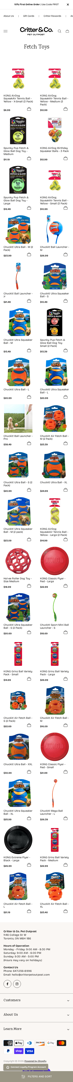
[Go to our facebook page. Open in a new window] (7, 984)
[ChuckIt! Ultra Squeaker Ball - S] (54, 276)
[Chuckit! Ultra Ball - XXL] (18, 747)
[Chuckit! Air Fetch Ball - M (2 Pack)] (54, 418)
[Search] (59, 31)
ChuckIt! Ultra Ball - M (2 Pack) (18, 249)
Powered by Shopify (35, 1061)
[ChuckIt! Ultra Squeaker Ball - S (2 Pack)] (18, 607)
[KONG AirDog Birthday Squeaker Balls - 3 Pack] (54, 130)
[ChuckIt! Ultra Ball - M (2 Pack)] (18, 229)
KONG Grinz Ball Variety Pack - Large (54, 673)
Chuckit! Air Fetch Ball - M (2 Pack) (54, 438)
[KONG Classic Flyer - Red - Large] (54, 561)
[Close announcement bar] (67, 4)
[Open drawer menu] (5, 31)
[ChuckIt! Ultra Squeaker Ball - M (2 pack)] (18, 511)
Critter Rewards (52, 16)
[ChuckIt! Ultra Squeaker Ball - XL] (18, 793)
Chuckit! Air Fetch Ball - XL (54, 905)
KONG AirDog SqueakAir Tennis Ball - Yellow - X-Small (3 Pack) (18, 98)
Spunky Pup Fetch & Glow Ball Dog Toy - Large (16, 200)
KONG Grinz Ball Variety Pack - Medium (54, 859)
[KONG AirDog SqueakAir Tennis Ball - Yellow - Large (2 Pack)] (54, 511)
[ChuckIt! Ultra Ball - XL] (54, 465)
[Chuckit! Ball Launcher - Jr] (18, 276)
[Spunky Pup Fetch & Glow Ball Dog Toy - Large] (18, 180)
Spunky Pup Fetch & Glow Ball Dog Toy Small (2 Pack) (52, 342)
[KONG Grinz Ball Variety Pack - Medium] (54, 840)
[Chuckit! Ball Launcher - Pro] (18, 418)
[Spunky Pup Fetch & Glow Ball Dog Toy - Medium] (18, 130)
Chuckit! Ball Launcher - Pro (18, 438)
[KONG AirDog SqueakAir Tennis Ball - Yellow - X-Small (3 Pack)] (18, 78)
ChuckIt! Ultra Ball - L (16, 389)
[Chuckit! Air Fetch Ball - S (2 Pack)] (18, 700)
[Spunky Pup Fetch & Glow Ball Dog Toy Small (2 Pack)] (54, 322)
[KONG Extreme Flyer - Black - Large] (18, 840)
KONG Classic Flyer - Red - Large (52, 580)
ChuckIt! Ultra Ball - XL (53, 482)
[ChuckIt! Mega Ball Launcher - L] (54, 793)
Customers (12, 1000)
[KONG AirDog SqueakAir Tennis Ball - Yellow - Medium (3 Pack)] (54, 78)
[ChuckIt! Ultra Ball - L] (18, 372)
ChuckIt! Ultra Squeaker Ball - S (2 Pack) (18, 626)
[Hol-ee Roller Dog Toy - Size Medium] (18, 561)
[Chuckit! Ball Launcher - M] (54, 229)
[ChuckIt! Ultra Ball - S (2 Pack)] (18, 465)
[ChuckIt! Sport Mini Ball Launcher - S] (54, 607)
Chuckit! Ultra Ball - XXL (18, 764)
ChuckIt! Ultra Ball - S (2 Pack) (18, 484)
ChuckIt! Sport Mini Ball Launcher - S (54, 626)
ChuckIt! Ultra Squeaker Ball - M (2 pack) (18, 530)
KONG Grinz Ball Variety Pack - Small (18, 673)
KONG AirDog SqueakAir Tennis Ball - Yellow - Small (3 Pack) (54, 200)
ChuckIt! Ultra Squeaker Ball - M (18, 341)
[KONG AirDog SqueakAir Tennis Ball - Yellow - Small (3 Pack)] (54, 180)
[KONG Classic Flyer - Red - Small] (54, 747)
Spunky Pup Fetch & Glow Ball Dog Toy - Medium (16, 151)
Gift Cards (28, 16)
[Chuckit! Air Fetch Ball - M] (54, 700)
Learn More (13, 1029)
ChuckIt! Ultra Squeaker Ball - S (54, 295)
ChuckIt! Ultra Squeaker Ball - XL (18, 812)
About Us (9, 16)
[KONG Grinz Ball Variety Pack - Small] (18, 654)
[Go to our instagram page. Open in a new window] (17, 984)
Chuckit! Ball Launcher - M (54, 249)
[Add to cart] (29, 109)
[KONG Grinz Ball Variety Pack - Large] (54, 654)
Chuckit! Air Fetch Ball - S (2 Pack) (18, 719)
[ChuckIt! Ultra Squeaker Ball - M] (18, 322)
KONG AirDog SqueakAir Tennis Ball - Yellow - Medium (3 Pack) (54, 100)
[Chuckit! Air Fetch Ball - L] (18, 886)
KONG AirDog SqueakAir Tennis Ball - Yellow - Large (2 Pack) (54, 531)
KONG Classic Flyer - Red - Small (52, 766)
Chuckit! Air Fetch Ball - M (54, 719)
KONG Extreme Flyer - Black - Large (17, 859)
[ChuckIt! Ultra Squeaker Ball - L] (54, 372)
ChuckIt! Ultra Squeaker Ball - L (54, 391)
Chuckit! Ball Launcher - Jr (18, 295)
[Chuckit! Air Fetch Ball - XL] (54, 886)
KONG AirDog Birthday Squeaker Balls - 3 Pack (54, 150)
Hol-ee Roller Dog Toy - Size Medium (18, 580)
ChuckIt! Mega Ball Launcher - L (51, 812)
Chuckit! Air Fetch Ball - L (18, 905)
